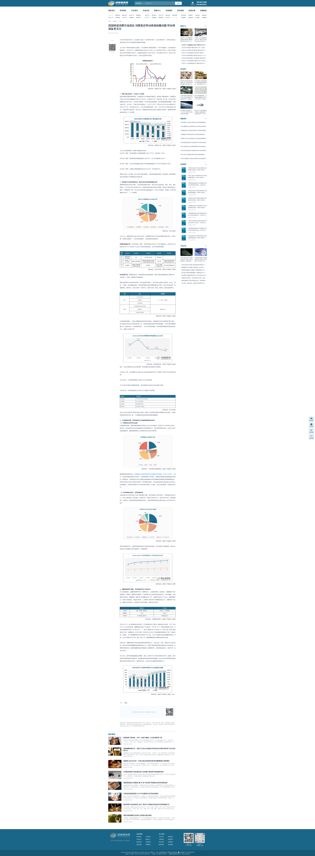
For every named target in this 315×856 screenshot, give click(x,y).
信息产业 (147, 15)
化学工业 (131, 15)
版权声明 (161, 844)
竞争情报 (180, 10)
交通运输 (117, 17)
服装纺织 (204, 15)
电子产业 (168, 17)
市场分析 (146, 10)
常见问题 (161, 842)
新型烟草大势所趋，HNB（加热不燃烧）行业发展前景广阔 (142, 737)
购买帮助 (170, 839)
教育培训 (168, 15)
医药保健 (183, 15)
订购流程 (161, 839)
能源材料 (117, 15)
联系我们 (170, 836)
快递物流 (131, 17)
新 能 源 (110, 15)
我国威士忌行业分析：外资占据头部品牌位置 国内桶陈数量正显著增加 (146, 761)
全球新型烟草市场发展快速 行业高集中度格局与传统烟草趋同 (143, 772)
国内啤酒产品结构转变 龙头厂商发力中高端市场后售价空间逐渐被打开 (146, 804)
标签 (121, 702)
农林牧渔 (138, 17)
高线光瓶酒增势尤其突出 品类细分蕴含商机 (137, 815)
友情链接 (170, 844)
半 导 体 (174, 17)
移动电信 (154, 15)
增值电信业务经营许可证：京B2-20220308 (179, 854)
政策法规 (192, 10)
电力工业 (110, 17)
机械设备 (138, 15)
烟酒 (120, 21)
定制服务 (170, 842)
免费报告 (203, 10)
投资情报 (169, 10)
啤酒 (126, 702)
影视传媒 (174, 15)
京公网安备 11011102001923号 (186, 852)
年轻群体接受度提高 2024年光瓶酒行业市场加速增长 (140, 793)
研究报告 (123, 10)
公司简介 (161, 836)
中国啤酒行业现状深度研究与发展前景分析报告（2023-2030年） (153, 474)
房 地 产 (147, 17)
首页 (109, 21)
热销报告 (183, 164)
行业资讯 (134, 10)
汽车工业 (124, 17)
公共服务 (197, 17)
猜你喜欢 (112, 734)
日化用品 (197, 15)
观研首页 (111, 10)
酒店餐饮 (183, 17)
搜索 (178, 3)
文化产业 (161, 15)
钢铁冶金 (124, 15)
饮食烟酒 (190, 17)
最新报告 (183, 118)
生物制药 (190, 15)
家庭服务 (204, 17)
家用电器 (161, 17)
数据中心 (157, 10)
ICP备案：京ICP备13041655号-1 (159, 854)
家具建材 (154, 17)
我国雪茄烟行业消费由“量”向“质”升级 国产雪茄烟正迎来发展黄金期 (145, 782)
